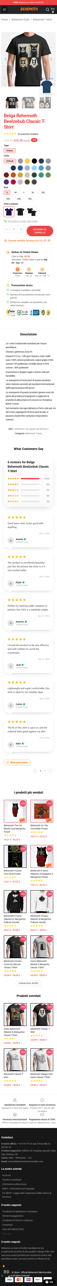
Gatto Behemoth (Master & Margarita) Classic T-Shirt (14, 1032)
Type (6, 145)
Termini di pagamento (12, 1216)
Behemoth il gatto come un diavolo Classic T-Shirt (13, 964)
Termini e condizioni (11, 1179)
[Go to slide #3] (45, 102)
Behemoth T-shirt (42, 19)
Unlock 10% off (6, 1272)
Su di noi (6, 1175)
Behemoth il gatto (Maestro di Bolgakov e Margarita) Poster (41, 873)
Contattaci (7, 1224)
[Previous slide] (6, 59)
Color (6, 155)
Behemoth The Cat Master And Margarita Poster (14, 828)
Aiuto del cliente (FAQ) (13, 1229)
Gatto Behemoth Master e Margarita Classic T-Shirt (39, 964)
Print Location (11, 204)
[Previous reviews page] (35, 771)
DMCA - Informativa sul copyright (18, 1188)
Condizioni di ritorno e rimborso (17, 1220)
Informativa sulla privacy (14, 1184)
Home (4, 19)
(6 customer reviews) (28, 134)
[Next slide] (51, 59)
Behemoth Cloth (20, 19)
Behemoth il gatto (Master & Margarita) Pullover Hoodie (40, 919)
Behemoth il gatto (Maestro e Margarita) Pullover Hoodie (15, 919)
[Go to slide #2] (28, 102)
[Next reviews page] (50, 771)
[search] (47, 9)
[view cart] (52, 9)
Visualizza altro (28, 983)
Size (6, 187)
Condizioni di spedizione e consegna (19, 1211)
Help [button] (51, 1282)
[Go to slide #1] (12, 102)
